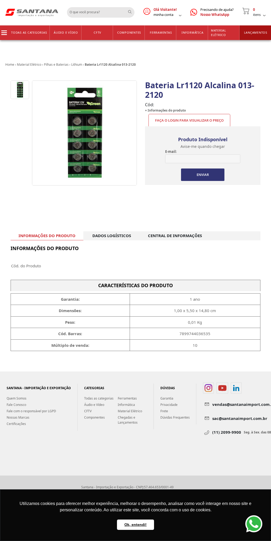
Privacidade (169, 404)
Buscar (131, 10)
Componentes (129, 32)
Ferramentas (161, 32)
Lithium (76, 64)
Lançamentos (255, 32)
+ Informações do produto (165, 110)
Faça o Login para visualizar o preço (189, 120)
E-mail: (171, 151)
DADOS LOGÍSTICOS (111, 235)
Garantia (166, 398)
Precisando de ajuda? (217, 12)
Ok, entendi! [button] (135, 524)
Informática (192, 32)
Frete (164, 411)
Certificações (16, 424)
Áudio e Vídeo (66, 32)
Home (9, 64)
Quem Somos (16, 398)
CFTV (97, 32)
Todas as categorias (29, 32)
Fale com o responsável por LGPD (31, 411)
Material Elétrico (218, 32)
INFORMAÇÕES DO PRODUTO (47, 235)
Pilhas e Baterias (56, 64)
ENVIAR (203, 174)
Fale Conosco (16, 404)
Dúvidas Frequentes (175, 417)
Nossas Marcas (18, 417)
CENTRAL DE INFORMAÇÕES (175, 235)
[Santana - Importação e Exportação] (31, 12)
